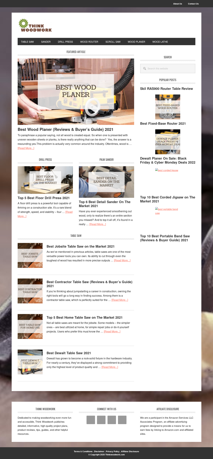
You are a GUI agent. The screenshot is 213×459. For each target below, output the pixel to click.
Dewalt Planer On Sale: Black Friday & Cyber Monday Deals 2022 (167, 160)
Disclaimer (99, 451)
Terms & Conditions (83, 451)
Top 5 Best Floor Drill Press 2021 (44, 197)
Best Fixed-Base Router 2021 (163, 123)
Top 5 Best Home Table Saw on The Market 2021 (85, 317)
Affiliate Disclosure (130, 451)
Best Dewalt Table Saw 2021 (69, 352)
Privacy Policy (112, 451)
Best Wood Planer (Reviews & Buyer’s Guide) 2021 (65, 129)
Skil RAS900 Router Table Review (166, 88)
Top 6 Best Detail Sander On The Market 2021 (104, 203)
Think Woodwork (40, 25)
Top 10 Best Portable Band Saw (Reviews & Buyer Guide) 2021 (165, 237)
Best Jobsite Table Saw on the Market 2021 (81, 246)
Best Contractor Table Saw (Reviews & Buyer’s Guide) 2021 (89, 283)
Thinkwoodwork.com (115, 454)
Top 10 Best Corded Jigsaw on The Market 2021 (167, 199)
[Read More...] (26, 148)
